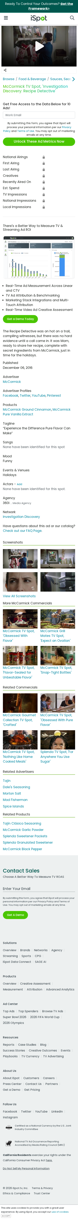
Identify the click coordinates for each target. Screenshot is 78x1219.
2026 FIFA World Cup (44, 1017)
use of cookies (60, 1211)
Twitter (25, 395)
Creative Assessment (35, 984)
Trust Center (42, 1193)
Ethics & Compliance (16, 1193)
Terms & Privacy (42, 1188)
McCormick (12, 382)
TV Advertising (53, 1056)
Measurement (13, 989)
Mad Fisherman (15, 800)
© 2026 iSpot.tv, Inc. (15, 1188)
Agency (56, 950)
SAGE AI (40, 962)
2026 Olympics (13, 1023)
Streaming (10, 956)
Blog (43, 1045)
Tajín (7, 781)
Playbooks (10, 1056)
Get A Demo (15, 915)
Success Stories (14, 1050)
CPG (38, 956)
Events (65, 1050)
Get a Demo (11, 1090)
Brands (25, 950)
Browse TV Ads (52, 1011)
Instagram (10, 1117)
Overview (9, 950)
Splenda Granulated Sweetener (28, 842)
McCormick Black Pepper (22, 849)
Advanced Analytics (60, 989)
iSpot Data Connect (17, 962)
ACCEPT (6, 1215)
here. (49, 1160)
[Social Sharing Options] (5, 70)
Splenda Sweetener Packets (25, 836)
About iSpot (11, 1078)
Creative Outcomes (43, 1050)
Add (19, 484)
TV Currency (30, 1056)
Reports (8, 1045)
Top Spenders (28, 1011)
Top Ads (9, 1011)
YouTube (39, 395)
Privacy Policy (46, 901)
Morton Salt (12, 793)
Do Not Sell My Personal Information (26, 1168)
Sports (26, 956)
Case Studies (27, 1045)
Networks (41, 950)
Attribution (34, 989)
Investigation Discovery (21, 517)
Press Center (12, 1084)
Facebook (10, 395)
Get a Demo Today (20, 319)
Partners (51, 1084)
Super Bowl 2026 (14, 1017)
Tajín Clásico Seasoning (22, 823)
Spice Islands (13, 806)
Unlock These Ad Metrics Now (39, 141)
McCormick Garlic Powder (23, 830)
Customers (31, 1078)
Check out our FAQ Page (22, 531)
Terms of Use (25, 131)
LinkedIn (57, 1111)
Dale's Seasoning (16, 787)
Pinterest (54, 395)
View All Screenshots (19, 596)
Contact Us (33, 1084)
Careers (49, 1078)
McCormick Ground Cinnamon (27, 409)
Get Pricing (32, 1090)
